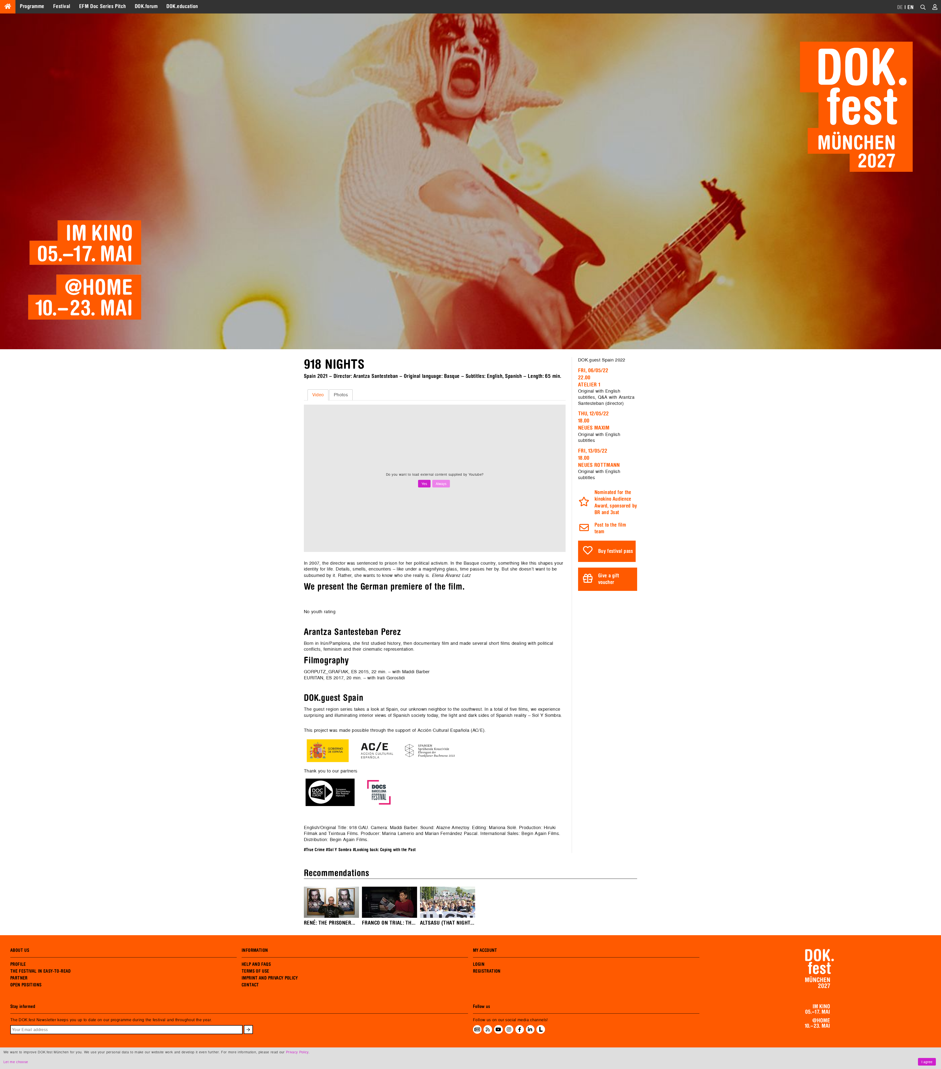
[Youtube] (498, 1029)
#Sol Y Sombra (338, 849)
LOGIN (478, 964)
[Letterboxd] (540, 1032)
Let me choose (15, 1061)
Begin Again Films (540, 833)
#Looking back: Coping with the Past (384, 849)
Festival (61, 6)
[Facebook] (519, 1029)
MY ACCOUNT (485, 950)
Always (441, 483)
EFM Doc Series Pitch (102, 6)
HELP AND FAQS (256, 964)
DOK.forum (146, 6)
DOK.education (182, 6)
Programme (32, 6)
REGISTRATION (487, 971)
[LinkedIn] (530, 1029)
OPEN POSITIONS (25, 984)
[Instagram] (509, 1029)
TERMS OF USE (255, 971)
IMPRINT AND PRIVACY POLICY (270, 978)
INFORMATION (255, 950)
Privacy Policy (297, 1052)
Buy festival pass (615, 551)
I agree (926, 1061)
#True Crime (314, 849)
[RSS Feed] (488, 1029)
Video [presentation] (318, 395)
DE (900, 7)
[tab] (318, 394)
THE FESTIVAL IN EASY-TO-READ (40, 971)
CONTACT (250, 984)
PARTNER (19, 978)
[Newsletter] (477, 1029)
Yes (424, 483)
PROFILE (18, 964)
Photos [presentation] (341, 395)
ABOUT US (19, 950)
